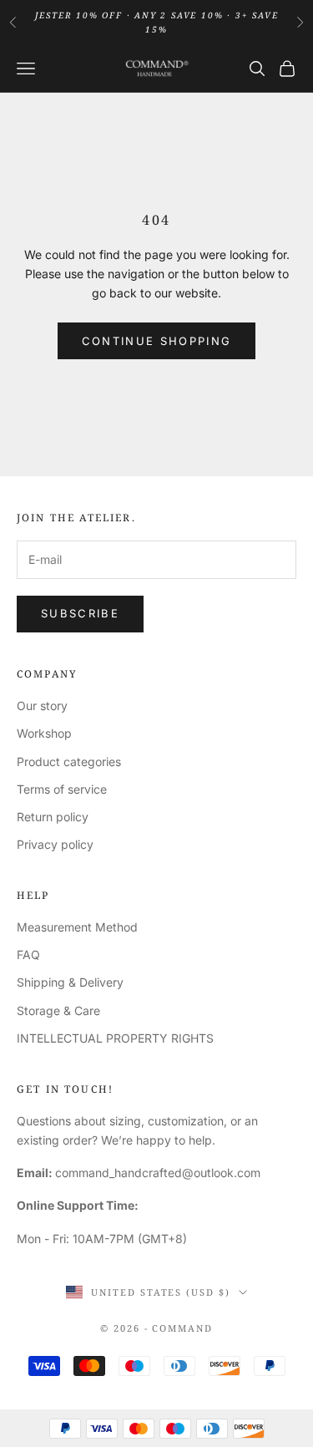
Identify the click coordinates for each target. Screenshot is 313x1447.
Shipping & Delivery (70, 982)
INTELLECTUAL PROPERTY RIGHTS (115, 1038)
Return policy (52, 817)
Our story (42, 705)
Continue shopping (157, 341)
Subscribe (80, 613)
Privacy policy (55, 844)
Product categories (69, 761)
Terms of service (62, 789)
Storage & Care (58, 1010)
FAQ (28, 954)
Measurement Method (77, 927)
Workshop (44, 733)
